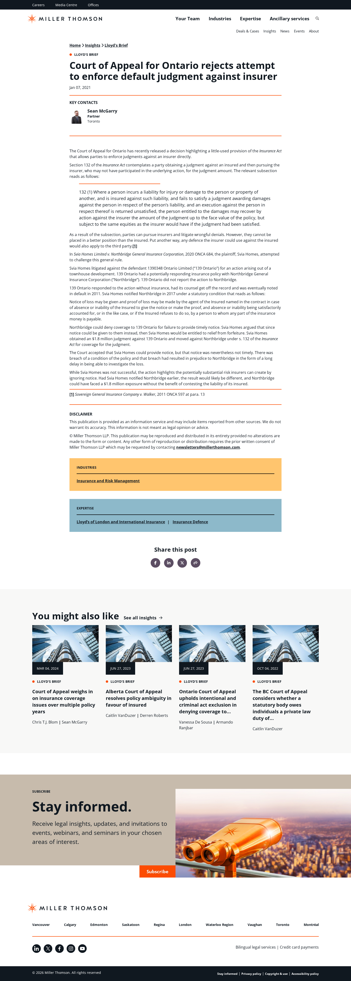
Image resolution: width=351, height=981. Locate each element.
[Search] (317, 18)
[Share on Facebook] (155, 563)
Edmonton (99, 924)
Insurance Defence (190, 521)
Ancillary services (289, 18)
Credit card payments (299, 947)
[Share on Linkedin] (169, 563)
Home (75, 45)
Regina (159, 924)
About (314, 31)
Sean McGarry (102, 111)
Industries (220, 18)
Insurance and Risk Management (108, 480)
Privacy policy (251, 974)
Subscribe (157, 871)
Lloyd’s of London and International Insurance (121, 521)
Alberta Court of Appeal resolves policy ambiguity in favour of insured (138, 698)
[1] (135, 246)
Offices (93, 5)
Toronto (282, 924)
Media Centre (66, 5)
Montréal (311, 924)
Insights (269, 31)
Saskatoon (130, 924)
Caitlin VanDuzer (121, 715)
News (284, 31)
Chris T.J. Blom (45, 722)
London (185, 924)
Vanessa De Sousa (195, 722)
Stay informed (227, 974)
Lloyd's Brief (116, 45)
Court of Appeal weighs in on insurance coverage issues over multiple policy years (63, 701)
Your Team (188, 18)
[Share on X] (182, 563)
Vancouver (41, 924)
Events (299, 31)
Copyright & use (276, 974)
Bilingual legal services (256, 947)
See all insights (140, 618)
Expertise (250, 18)
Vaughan (255, 924)
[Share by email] (195, 563)
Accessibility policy (305, 974)
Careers (38, 5)
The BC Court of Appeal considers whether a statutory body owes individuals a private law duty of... (282, 704)
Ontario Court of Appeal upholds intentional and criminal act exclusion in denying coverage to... (208, 701)
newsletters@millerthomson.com (208, 447)
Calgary (70, 924)
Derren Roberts (154, 715)
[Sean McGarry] (77, 116)
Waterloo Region (219, 924)
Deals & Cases (247, 31)
